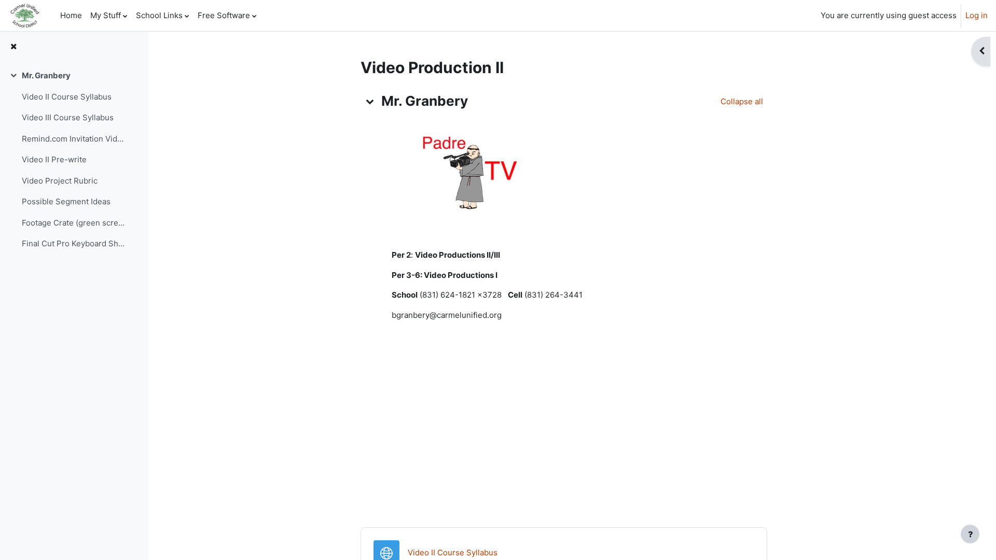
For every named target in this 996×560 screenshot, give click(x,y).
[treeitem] (73, 160)
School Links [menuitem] (159, 15)
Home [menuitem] (71, 15)
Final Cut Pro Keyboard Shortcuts (74, 243)
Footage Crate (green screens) (74, 223)
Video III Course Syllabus (68, 117)
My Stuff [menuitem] (105, 15)
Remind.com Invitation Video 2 (74, 139)
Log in (976, 15)
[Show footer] (970, 534)
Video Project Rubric (60, 181)
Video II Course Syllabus (67, 97)
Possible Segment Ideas (66, 201)
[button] (370, 101)
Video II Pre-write (54, 159)
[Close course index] (13, 47)
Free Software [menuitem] (224, 15)
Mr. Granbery (46, 75)
